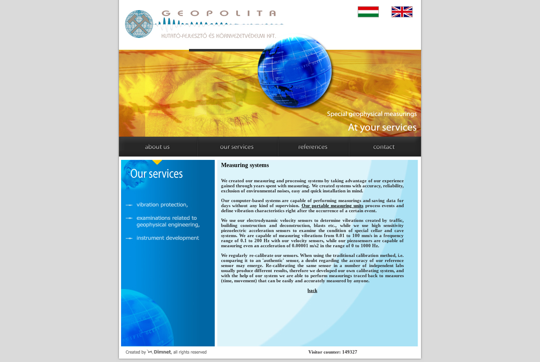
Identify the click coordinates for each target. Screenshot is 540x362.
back (312, 290)
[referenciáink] (307, 146)
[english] (405, 12)
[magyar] (371, 12)
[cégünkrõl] (158, 146)
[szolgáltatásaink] (232, 146)
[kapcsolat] (382, 146)
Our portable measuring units (333, 205)
